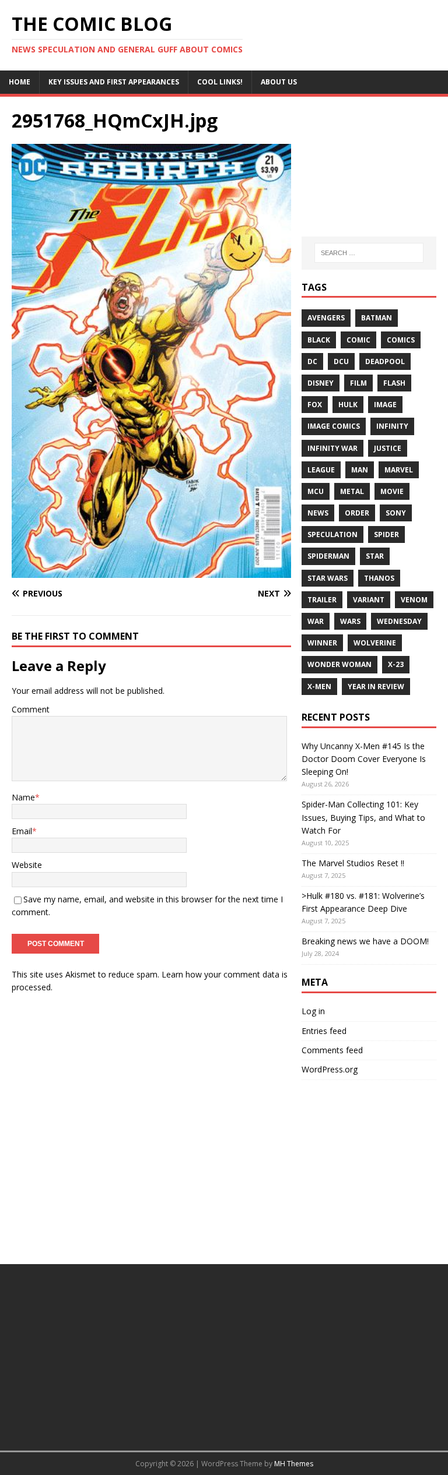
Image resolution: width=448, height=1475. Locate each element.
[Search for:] (369, 253)
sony (396, 513)
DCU (341, 361)
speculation (332, 534)
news (317, 513)
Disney (320, 383)
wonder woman (339, 664)
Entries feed (324, 1030)
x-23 (396, 664)
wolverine (375, 643)
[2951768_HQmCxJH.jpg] (151, 570)
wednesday (399, 621)
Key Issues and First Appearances (113, 82)
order (357, 513)
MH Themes (293, 1464)
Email (22, 831)
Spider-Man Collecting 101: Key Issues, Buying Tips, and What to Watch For (363, 817)
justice (387, 448)
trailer (322, 600)
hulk (348, 405)
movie (392, 491)
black (318, 340)
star (375, 556)
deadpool (385, 361)
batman (376, 318)
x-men (319, 686)
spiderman (328, 556)
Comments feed (332, 1050)
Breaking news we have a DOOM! (365, 941)
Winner (322, 643)
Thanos (379, 578)
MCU (315, 491)
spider (386, 534)
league (321, 470)
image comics (333, 426)
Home (19, 82)
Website (27, 864)
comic (358, 340)
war (315, 621)
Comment (31, 709)
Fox (314, 405)
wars (350, 621)
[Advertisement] (369, 166)
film (358, 383)
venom (414, 600)
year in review (376, 686)
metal (352, 491)
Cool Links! (220, 82)
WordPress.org (330, 1069)
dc (312, 361)
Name (23, 797)
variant (368, 600)
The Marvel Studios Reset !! (353, 863)
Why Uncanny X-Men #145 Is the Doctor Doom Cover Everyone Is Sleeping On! (364, 759)
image (385, 405)
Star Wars (327, 578)
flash (394, 383)
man (359, 470)
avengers (326, 318)
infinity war (332, 448)
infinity (392, 426)
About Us (279, 82)
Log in (313, 1011)
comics (401, 340)
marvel (398, 470)
